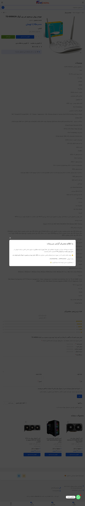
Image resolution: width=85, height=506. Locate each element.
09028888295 (53, 259)
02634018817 (62, 259)
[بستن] (10, 238)
